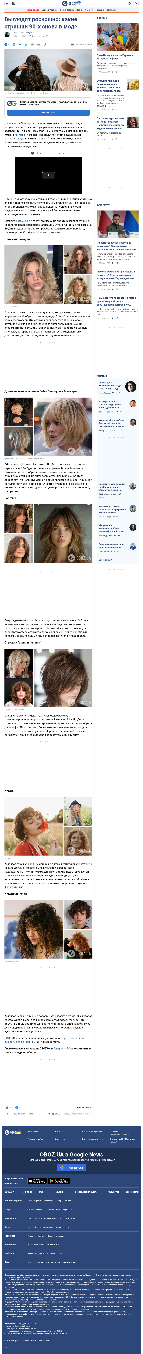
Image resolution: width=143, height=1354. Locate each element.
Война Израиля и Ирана (71, 10)
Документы (60, 1139)
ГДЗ (29, 1218)
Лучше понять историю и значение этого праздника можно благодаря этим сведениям (115, 66)
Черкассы (68, 1201)
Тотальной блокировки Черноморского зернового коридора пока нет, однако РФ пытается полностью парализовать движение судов (116, 257)
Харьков (37, 1201)
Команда (59, 1131)
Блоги (94, 1192)
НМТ (73, 1218)
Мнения (102, 376)
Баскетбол (40, 1210)
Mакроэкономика (54, 1245)
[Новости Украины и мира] (52, 1115)
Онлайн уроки (50, 1218)
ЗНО (67, 1218)
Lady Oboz (30, 33)
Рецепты (31, 1236)
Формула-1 (67, 1210)
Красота (49, 1262)
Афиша (31, 1262)
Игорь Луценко (105, 393)
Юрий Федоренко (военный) (110, 494)
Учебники (37, 1218)
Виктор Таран (104, 431)
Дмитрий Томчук (105, 551)
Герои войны (33, 10)
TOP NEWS (103, 205)
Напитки (41, 1236)
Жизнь (60, 1192)
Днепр (58, 1201)
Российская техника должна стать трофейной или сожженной (112, 509)
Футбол (31, 1210)
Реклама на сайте (35, 1139)
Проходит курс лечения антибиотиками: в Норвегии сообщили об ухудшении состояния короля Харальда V (110, 123)
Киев (30, 1201)
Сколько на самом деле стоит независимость (111, 546)
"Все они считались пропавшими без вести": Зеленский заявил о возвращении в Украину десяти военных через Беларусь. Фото (116, 275)
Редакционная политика (23, 1114)
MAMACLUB (52, 1254)
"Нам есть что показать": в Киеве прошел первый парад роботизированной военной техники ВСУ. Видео (116, 301)
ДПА (61, 1218)
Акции (58, 1227)
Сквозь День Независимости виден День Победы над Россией (110, 385)
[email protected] (36, 1333)
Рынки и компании (36, 1245)
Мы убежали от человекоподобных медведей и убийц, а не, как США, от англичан (111, 528)
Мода (57, 1262)
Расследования (82, 1192)
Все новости (132, 1192)
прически (20, 134)
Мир (41, 1192)
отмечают (23, 221)
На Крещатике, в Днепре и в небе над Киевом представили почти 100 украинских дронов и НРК (117, 311)
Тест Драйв (32, 1227)
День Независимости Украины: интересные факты (115, 57)
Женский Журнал (70, 1262)
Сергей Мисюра (105, 517)
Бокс (58, 1210)
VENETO (89, 10)
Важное (102, 17)
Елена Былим (18, 33)
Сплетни (39, 1262)
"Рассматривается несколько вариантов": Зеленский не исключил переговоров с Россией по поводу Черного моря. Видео (116, 246)
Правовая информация (92, 1131)
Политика (27, 1192)
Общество (113, 1192)
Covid (61, 1254)
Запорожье (48, 1201)
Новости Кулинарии (56, 1236)
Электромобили (46, 1227)
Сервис (67, 1227)
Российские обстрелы (106, 10)
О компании (33, 1131)
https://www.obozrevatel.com (96, 1275)
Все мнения (104, 560)
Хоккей (51, 1210)
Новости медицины (36, 1254)
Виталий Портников (107, 412)
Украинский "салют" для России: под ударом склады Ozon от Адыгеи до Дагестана (111, 423)
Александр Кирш (105, 536)
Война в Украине (49, 10)
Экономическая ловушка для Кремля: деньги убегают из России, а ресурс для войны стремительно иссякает (112, 487)
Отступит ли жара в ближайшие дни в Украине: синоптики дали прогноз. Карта (109, 85)
